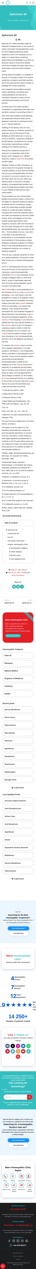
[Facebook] (7, 1046)
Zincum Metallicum (12, 710)
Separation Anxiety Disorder (16, 847)
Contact (18, 1259)
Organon (13, 570)
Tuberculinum (10, 725)
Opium (7, 840)
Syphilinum (9, 749)
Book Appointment (18, 1253)
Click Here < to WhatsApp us (18, 1225)
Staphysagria (9, 772)
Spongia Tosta (10, 780)
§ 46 (11, 537)
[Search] (18, 1056)
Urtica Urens (9, 717)
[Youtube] (23, 1051)
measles (8, 289)
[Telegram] (13, 1051)
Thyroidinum (9, 733)
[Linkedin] (23, 1046)
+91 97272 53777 (18, 1209)
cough (26, 292)
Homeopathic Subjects (19, 548)
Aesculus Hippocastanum (15, 801)
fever (7, 267)
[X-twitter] (13, 1046)
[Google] (18, 1051)
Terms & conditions (18, 1256)
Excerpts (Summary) (16, 541)
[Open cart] (33, 3)
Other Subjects (16, 552)
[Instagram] (18, 1046)
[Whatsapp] (28, 1046)
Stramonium (9, 764)
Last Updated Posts (18, 559)
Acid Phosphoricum (13, 808)
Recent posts (16, 555)
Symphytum (9, 756)
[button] (14, 587)
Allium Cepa (10, 816)
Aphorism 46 (12, 530)
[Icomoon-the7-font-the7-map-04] (28, 1051)
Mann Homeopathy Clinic (18, 544)
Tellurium (8, 741)
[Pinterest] (7, 1051)
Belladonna (9, 855)
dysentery (20, 159)
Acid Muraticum (11, 824)
